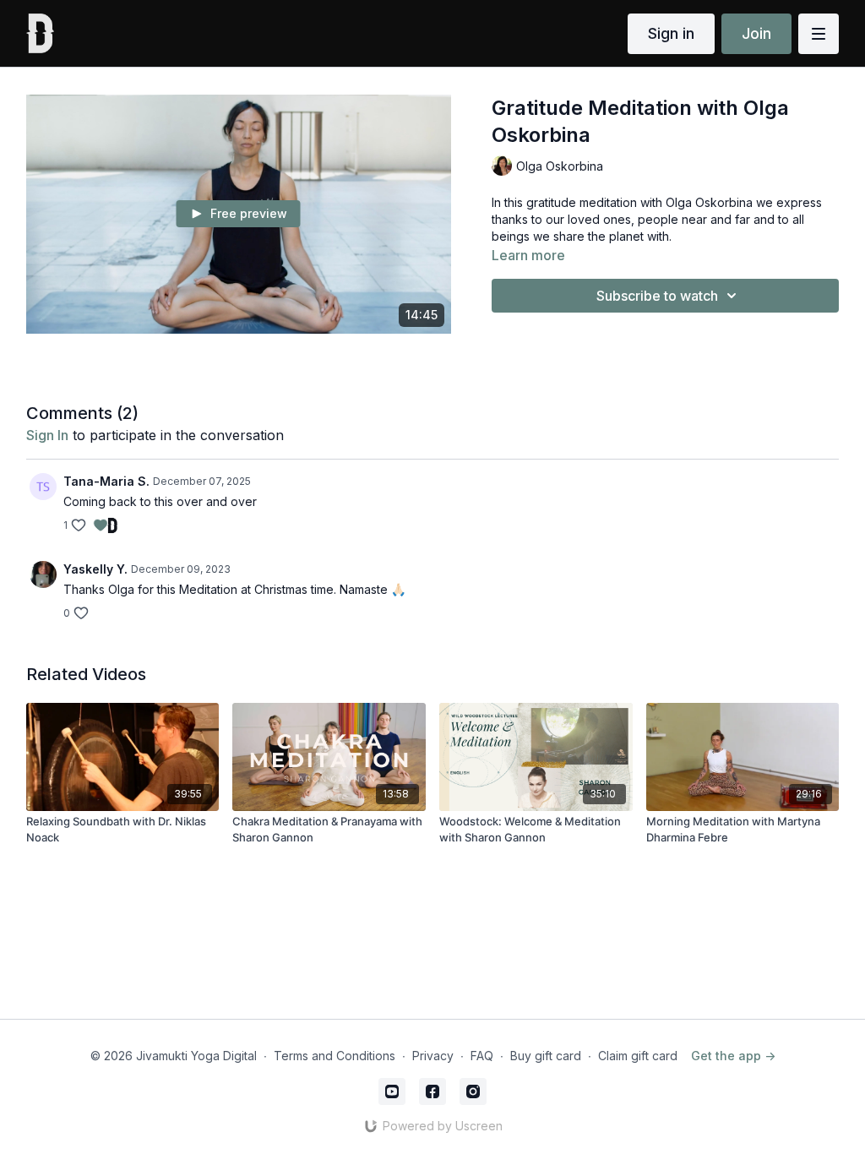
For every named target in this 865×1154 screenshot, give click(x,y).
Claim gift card (637, 1055)
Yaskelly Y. (95, 569)
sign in (47, 435)
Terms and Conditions (334, 1055)
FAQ (482, 1055)
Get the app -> (733, 1055)
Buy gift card (545, 1055)
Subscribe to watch (657, 295)
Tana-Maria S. (106, 481)
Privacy (433, 1055)
